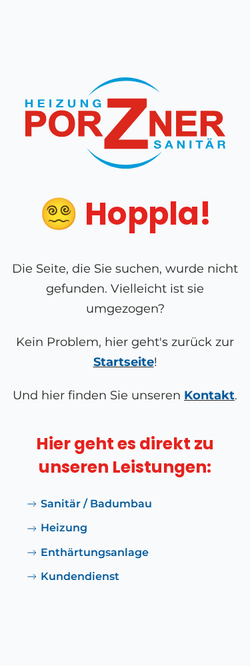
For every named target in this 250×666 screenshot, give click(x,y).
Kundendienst (80, 576)
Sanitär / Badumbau (96, 503)
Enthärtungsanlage (95, 552)
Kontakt (209, 395)
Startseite (123, 362)
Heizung (64, 527)
